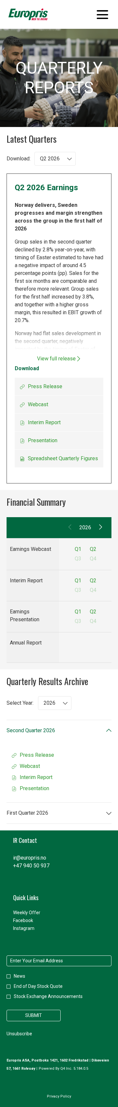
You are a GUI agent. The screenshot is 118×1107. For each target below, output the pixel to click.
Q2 (93, 549)
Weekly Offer (34, 912)
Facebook (31, 920)
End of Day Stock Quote (38, 986)
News (19, 976)
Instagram (31, 928)
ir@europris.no (29, 858)
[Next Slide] (100, 527)
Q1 (78, 549)
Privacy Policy (59, 1097)
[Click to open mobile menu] (102, 15)
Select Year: (20, 703)
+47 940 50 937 (31, 865)
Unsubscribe (19, 1033)
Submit (33, 1015)
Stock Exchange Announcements (48, 996)
